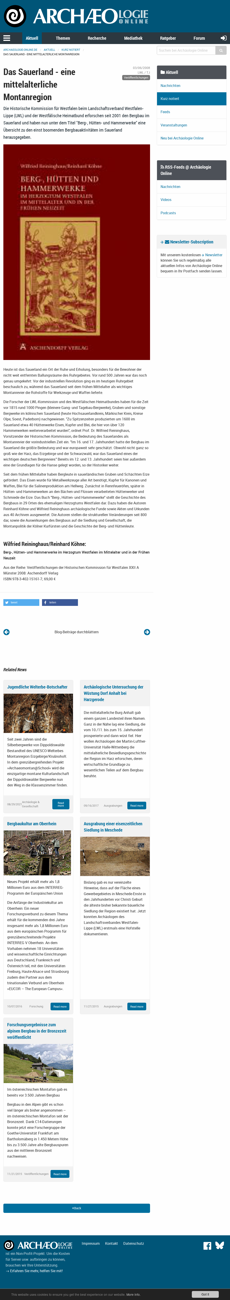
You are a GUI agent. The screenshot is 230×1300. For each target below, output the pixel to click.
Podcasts (168, 212)
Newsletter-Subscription (191, 242)
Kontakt (111, 1243)
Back (77, 1208)
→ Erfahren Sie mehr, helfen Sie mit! (34, 1270)
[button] (21, 602)
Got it (205, 1294)
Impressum (91, 1243)
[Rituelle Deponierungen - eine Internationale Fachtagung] (6, 632)
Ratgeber (168, 38)
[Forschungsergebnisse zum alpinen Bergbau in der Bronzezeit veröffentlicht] (38, 1063)
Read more (61, 804)
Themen (63, 38)
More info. (133, 1294)
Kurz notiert (71, 49)
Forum (199, 38)
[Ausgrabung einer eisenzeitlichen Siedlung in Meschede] (115, 856)
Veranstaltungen (174, 125)
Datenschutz (133, 1243)
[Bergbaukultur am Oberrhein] (37, 852)
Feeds (165, 111)
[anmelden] (224, 37)
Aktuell (32, 38)
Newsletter (213, 254)
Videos (166, 199)
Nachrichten (170, 85)
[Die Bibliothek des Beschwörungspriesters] (147, 632)
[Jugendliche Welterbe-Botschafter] (38, 713)
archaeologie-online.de (20, 49)
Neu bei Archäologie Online (182, 138)
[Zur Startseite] (76, 15)
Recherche (97, 38)
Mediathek (133, 38)
